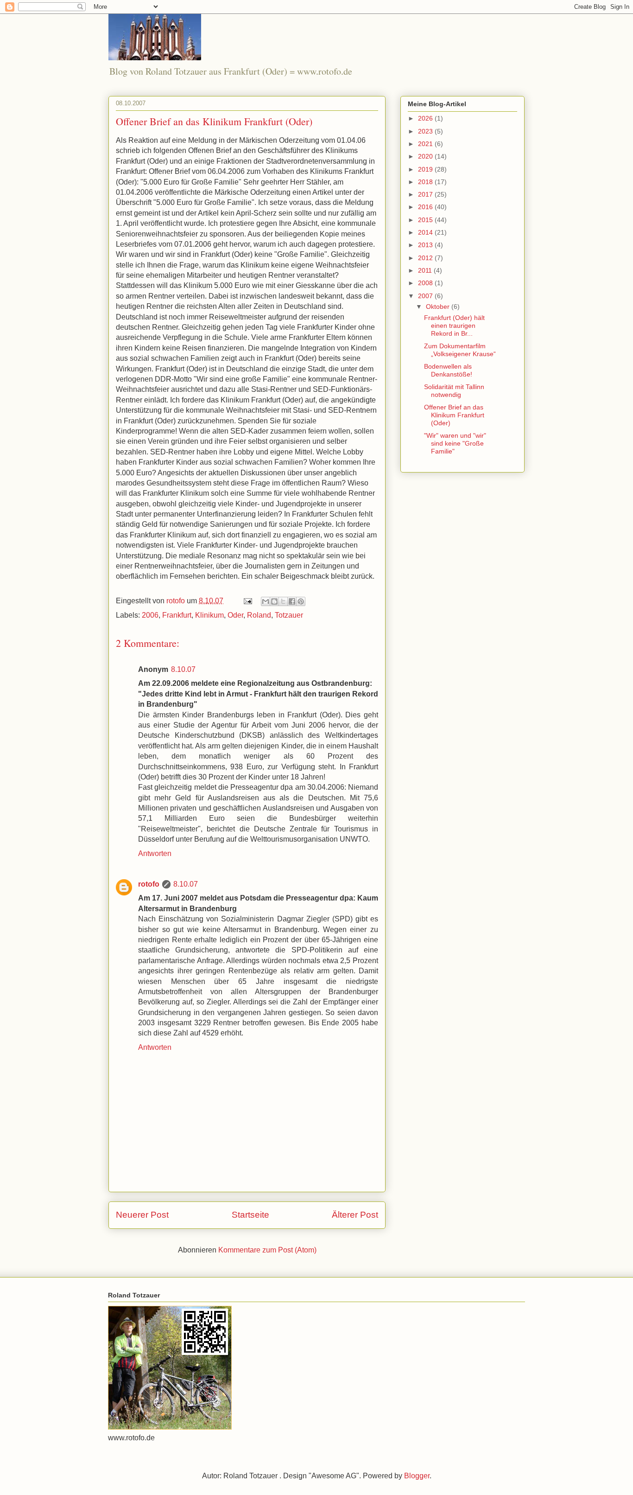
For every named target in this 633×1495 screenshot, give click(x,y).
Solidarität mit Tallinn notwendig (454, 390)
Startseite (250, 1215)
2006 (150, 615)
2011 (426, 270)
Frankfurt (176, 615)
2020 (426, 156)
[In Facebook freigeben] (292, 601)
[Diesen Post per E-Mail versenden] (265, 601)
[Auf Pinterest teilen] (300, 601)
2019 (426, 169)
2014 (426, 232)
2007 (426, 296)
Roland (259, 615)
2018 (426, 181)
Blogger (417, 1476)
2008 (426, 283)
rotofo (148, 884)
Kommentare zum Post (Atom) (267, 1250)
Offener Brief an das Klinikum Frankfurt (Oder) (454, 415)
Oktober (438, 306)
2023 (426, 131)
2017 (426, 194)
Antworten (154, 853)
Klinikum (209, 615)
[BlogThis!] (274, 601)
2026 (426, 118)
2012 (426, 258)
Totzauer (289, 615)
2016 (426, 207)
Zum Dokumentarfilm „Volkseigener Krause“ (460, 350)
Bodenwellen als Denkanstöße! (448, 370)
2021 (426, 143)
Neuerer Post (142, 1215)
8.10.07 (183, 669)
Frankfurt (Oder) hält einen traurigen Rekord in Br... (454, 325)
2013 (426, 245)
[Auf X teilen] (283, 601)
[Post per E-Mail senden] (247, 601)
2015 (426, 220)
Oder (235, 615)
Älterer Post (355, 1215)
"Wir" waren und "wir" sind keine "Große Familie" (455, 443)
